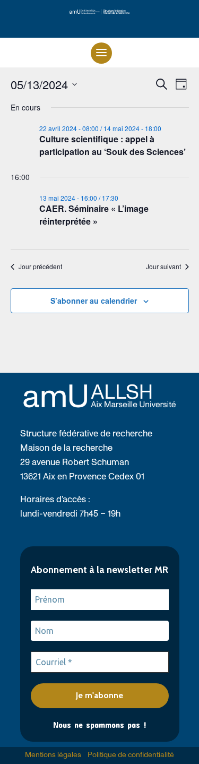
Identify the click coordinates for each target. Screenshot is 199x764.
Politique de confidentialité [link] (131, 755)
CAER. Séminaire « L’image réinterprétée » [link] (94, 214)
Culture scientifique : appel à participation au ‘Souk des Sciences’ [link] (112, 145)
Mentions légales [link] (53, 755)
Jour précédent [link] (40, 266)
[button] (101, 53)
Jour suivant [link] (163, 266)
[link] (99, 11)
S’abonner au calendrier (93, 300)
